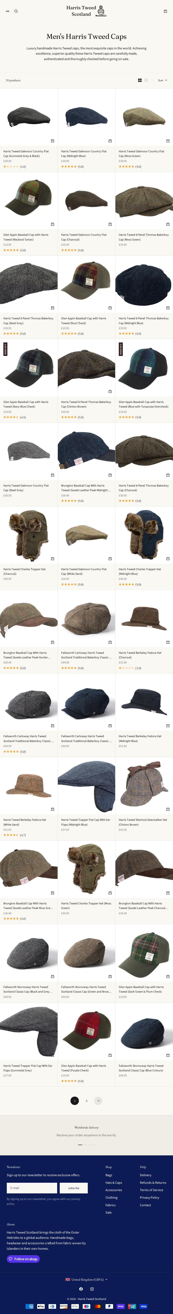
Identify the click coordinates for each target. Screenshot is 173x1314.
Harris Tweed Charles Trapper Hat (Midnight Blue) (140, 571)
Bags (108, 1175)
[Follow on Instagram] (92, 1289)
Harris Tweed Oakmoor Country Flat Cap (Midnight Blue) (84, 153)
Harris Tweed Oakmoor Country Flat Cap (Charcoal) (84, 237)
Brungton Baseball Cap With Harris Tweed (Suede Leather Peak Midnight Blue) (84, 488)
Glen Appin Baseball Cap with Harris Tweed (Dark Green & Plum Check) (141, 989)
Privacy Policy (149, 1197)
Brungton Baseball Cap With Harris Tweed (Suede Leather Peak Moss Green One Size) (28, 906)
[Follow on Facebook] (81, 1289)
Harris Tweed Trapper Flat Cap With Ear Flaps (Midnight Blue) (85, 822)
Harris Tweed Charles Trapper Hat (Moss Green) (86, 905)
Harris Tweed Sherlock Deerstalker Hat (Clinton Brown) (143, 822)
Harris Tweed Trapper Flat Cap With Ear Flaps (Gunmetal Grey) (27, 1068)
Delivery (145, 1175)
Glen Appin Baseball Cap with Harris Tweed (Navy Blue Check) (25, 404)
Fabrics (110, 1205)
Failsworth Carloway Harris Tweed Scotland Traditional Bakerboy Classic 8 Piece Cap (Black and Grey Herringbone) (28, 738)
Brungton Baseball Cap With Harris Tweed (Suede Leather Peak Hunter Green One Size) (25, 655)
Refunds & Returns (153, 1182)
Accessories (113, 1190)
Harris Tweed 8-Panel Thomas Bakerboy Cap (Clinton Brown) (86, 404)
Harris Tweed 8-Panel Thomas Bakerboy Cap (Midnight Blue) (144, 320)
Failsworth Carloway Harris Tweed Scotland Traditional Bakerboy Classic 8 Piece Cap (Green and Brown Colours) (86, 655)
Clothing (111, 1197)
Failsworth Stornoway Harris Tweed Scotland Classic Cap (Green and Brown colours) (85, 989)
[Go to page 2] (98, 1101)
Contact (145, 1205)
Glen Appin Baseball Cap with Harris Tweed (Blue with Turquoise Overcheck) (143, 404)
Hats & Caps (113, 1182)
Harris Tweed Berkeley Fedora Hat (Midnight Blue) (140, 738)
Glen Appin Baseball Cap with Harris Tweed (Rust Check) (83, 320)
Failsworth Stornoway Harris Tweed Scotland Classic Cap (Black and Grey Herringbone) (26, 989)
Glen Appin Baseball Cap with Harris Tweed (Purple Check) (83, 1068)
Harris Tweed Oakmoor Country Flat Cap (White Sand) (84, 571)
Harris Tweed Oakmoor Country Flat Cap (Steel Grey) (26, 488)
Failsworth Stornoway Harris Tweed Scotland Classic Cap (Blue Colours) (141, 1068)
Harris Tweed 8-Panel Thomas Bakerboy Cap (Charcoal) (144, 488)
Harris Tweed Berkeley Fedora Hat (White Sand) (24, 822)
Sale (108, 1212)
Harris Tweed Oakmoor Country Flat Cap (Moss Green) (141, 153)
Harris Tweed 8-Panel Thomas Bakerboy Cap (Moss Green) (144, 237)
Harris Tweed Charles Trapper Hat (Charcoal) (24, 571)
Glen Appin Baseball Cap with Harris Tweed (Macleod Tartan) (25, 237)
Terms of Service (151, 1190)
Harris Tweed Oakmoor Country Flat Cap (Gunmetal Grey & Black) (26, 153)
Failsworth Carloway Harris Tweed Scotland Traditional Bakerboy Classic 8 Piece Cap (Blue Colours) (86, 738)
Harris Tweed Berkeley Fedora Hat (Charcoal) (140, 655)
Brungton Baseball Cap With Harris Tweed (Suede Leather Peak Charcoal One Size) (142, 906)
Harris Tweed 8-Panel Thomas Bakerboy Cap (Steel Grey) (28, 320)
